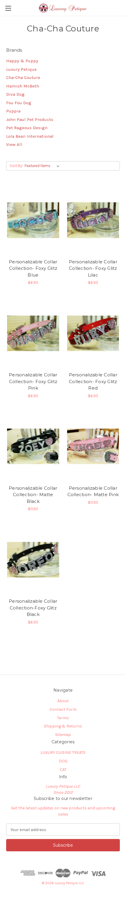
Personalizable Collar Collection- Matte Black (33, 494)
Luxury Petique (21, 69)
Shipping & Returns (63, 726)
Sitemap (63, 734)
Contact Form (63, 709)
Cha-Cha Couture (23, 77)
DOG (63, 761)
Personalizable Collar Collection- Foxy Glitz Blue (33, 268)
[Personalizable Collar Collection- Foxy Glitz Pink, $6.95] (33, 333)
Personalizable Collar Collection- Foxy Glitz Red (93, 381)
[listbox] (43, 165)
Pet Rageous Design (26, 127)
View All (14, 144)
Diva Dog (15, 94)
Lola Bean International (30, 136)
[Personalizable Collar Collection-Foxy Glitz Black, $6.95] (33, 559)
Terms (63, 717)
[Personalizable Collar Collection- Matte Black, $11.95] (33, 446)
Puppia (13, 111)
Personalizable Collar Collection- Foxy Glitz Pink (33, 381)
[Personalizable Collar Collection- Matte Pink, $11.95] (93, 446)
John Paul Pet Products (29, 119)
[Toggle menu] (8, 8)
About (63, 700)
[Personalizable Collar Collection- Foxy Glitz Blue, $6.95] (33, 220)
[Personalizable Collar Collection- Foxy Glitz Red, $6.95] (93, 333)
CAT (63, 769)
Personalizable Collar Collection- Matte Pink (93, 491)
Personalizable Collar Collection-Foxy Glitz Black (33, 607)
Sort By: (16, 166)
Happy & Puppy (22, 60)
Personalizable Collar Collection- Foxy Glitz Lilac (93, 268)
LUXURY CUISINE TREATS (63, 752)
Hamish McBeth (22, 86)
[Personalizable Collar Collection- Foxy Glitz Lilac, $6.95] (93, 220)
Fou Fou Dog (18, 102)
